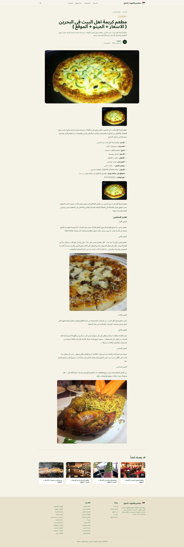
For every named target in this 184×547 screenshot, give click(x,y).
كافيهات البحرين (86, 514)
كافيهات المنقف (58, 528)
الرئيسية (95, 3)
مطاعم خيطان (59, 514)
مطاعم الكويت (86, 506)
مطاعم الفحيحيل (58, 522)
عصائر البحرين (86, 528)
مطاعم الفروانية (86, 525)
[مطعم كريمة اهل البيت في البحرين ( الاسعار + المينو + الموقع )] (92, 116)
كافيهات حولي (59, 533)
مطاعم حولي (87, 522)
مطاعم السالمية (86, 517)
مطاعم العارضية (86, 530)
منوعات (88, 520)
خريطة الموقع (114, 517)
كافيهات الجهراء (59, 509)
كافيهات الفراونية (58, 506)
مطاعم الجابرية (59, 512)
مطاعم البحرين (116, 12)
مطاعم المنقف (59, 520)
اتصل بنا (70, 3)
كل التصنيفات (114, 509)
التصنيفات (87, 3)
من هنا (81, 173)
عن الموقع (78, 3)
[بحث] (40, 3)
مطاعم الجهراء (86, 533)
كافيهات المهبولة (58, 525)
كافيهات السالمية (58, 530)
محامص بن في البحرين (57, 517)
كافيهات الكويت (86, 512)
